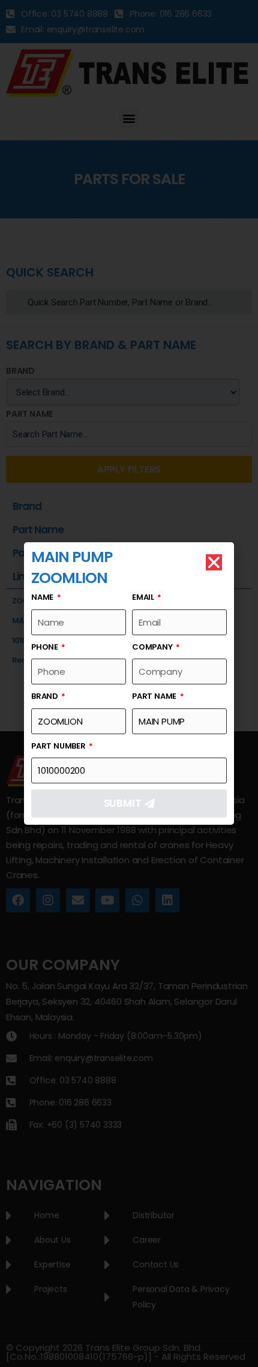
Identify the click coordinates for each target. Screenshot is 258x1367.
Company (153, 647)
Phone (45, 647)
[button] (214, 562)
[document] (129, 683)
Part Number (59, 746)
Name (43, 597)
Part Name (155, 696)
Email (144, 597)
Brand (45, 696)
